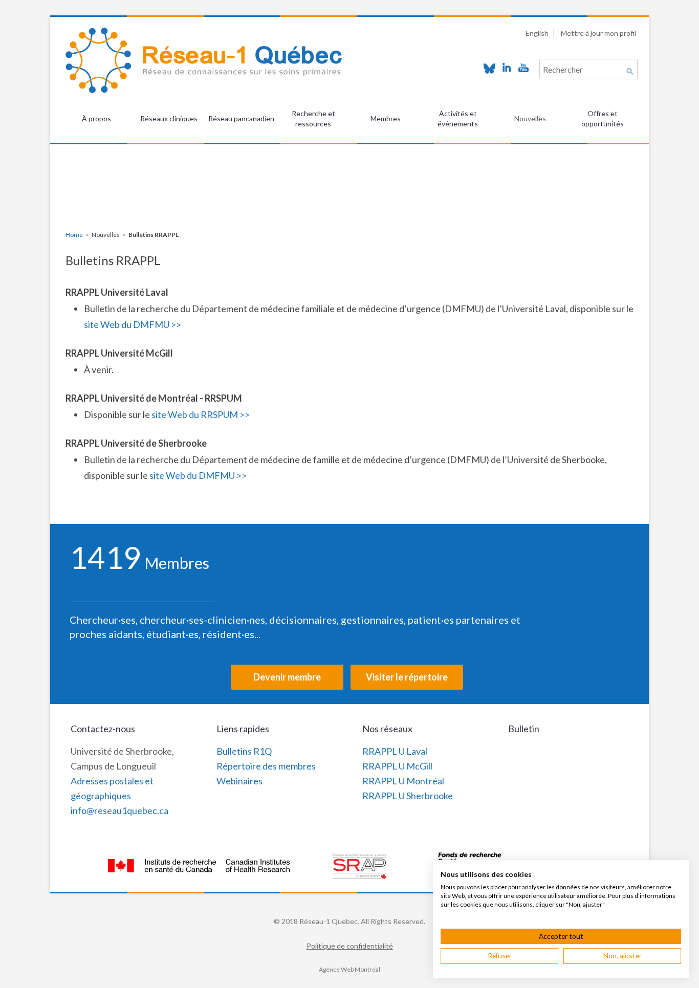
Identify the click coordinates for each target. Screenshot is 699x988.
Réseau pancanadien (241, 118)
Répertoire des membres (266, 766)
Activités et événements (458, 118)
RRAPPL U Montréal (403, 780)
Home (74, 234)
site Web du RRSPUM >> (200, 414)
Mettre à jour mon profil (598, 33)
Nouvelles (530, 118)
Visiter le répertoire (407, 677)
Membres (385, 118)
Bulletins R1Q (244, 751)
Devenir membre (287, 677)
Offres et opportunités (602, 118)
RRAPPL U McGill (397, 766)
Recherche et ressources (313, 118)
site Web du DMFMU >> (132, 324)
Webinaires (239, 780)
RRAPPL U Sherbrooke (407, 795)
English (537, 33)
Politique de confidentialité (350, 945)
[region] (349, 169)
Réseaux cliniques (169, 118)
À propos (96, 118)
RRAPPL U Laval (394, 751)
